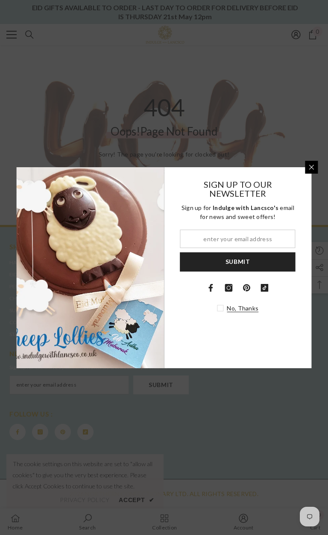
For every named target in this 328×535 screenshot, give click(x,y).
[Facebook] (211, 288)
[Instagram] (229, 288)
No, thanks (242, 308)
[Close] (311, 167)
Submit (238, 261)
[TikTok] (265, 288)
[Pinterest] (247, 288)
